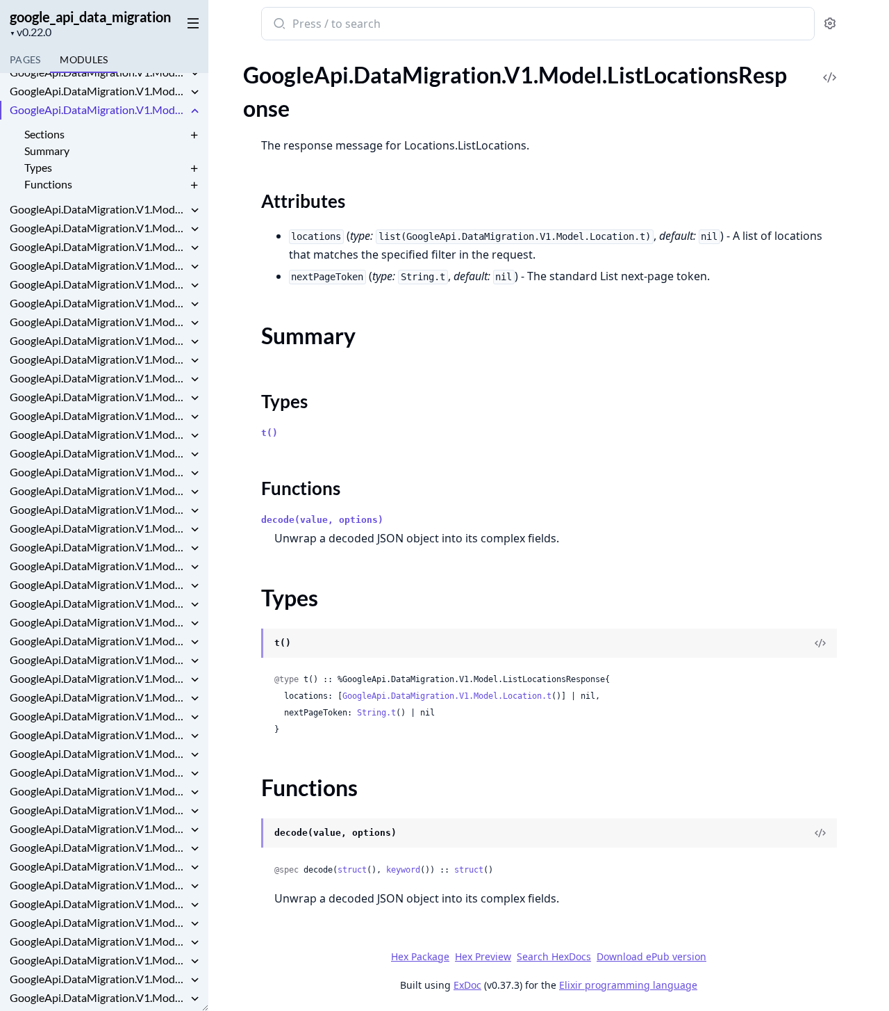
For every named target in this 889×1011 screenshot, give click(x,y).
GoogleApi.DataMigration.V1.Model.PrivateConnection (99, 828)
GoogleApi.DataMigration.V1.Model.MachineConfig (99, 378)
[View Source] (830, 67)
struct (352, 870)
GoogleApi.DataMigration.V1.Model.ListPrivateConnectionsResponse (99, 284)
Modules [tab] (84, 59)
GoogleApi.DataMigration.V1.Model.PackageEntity (99, 697)
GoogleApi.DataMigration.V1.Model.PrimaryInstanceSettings (99, 809)
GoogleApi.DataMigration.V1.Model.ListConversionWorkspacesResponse (99, 90)
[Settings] (830, 24)
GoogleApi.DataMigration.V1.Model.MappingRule (99, 396)
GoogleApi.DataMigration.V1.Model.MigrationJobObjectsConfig (99, 490)
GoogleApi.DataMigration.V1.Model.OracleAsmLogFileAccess (99, 622)
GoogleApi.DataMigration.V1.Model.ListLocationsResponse (99, 109)
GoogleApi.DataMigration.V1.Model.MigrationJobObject (99, 471)
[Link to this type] (247, 645)
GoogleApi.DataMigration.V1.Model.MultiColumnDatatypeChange (99, 528)
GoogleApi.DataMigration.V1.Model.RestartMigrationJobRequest (99, 903)
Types (38, 167)
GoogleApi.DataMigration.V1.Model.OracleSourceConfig (99, 659)
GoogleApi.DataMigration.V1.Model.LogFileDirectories (99, 321)
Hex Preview (483, 956)
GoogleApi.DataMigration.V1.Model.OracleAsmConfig (99, 603)
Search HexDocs (554, 956)
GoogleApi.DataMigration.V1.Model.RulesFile (99, 997)
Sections (44, 133)
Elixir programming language (628, 985)
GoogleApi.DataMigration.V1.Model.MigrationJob (99, 453)
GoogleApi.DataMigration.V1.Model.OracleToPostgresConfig (99, 678)
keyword (403, 870)
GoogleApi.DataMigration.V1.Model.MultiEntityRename (99, 546)
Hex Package (420, 956)
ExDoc (467, 985)
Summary (46, 150)
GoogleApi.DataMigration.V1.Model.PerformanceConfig (99, 715)
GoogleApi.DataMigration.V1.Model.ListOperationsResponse (99, 265)
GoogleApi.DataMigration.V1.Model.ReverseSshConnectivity (99, 941)
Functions (48, 184)
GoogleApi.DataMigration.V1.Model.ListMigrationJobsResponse (99, 246)
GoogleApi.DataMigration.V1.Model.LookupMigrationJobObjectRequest (99, 359)
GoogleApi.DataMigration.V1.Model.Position (99, 753)
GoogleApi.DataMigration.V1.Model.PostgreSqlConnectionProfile (99, 772)
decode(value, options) (322, 520)
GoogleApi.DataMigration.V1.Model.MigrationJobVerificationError (99, 509)
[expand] (194, 74)
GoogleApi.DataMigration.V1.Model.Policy (99, 734)
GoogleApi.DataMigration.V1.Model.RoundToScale (99, 978)
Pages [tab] (25, 59)
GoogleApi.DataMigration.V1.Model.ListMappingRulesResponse (99, 209)
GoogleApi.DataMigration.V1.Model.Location (99, 302)
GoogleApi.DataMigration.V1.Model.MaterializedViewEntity (99, 434)
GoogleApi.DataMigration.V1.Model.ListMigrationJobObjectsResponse (99, 227)
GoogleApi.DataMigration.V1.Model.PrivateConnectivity (99, 847)
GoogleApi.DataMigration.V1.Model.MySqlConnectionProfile (99, 565)
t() (269, 433)
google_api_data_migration (90, 16)
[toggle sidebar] (190, 22)
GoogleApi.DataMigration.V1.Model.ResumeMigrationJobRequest (99, 922)
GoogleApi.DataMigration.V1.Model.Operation (99, 584)
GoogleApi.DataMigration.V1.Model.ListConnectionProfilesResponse (99, 72)
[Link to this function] (247, 834)
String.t (376, 713)
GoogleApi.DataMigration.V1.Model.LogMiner (99, 340)
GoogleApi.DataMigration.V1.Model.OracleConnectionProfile (99, 640)
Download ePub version (651, 956)
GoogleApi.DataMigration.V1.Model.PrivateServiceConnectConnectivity (99, 866)
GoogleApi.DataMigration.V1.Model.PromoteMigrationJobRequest (99, 884)
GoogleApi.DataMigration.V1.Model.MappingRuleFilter (99, 415)
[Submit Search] (278, 25)
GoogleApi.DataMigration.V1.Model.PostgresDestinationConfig (99, 791)
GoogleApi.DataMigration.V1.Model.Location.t (446, 696)
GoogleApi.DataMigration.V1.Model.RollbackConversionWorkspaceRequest (99, 959)
